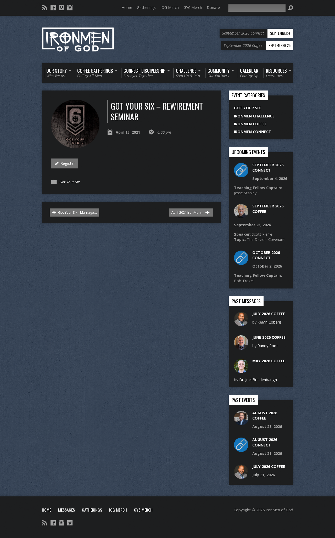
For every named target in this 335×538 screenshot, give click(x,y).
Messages (66, 510)
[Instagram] (69, 7)
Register (67, 163)
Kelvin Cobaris (270, 322)
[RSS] (44, 7)
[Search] (290, 7)
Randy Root (268, 345)
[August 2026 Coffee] (241, 422)
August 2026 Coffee (264, 415)
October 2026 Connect (266, 255)
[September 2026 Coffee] (241, 215)
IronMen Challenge (254, 116)
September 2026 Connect (267, 167)
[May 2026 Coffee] (241, 370)
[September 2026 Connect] (241, 174)
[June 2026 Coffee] (241, 346)
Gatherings (146, 7)
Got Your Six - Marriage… (77, 212)
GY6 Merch (192, 7)
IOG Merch (169, 7)
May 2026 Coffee (268, 360)
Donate (213, 7)
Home (126, 7)
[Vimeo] (61, 7)
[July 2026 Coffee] (241, 323)
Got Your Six (69, 181)
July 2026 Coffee (268, 313)
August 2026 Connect (264, 442)
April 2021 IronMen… (187, 212)
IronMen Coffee (250, 123)
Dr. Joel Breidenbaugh (258, 379)
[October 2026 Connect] (241, 262)
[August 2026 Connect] (241, 449)
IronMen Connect (252, 131)
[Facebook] (53, 7)
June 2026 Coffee (269, 337)
